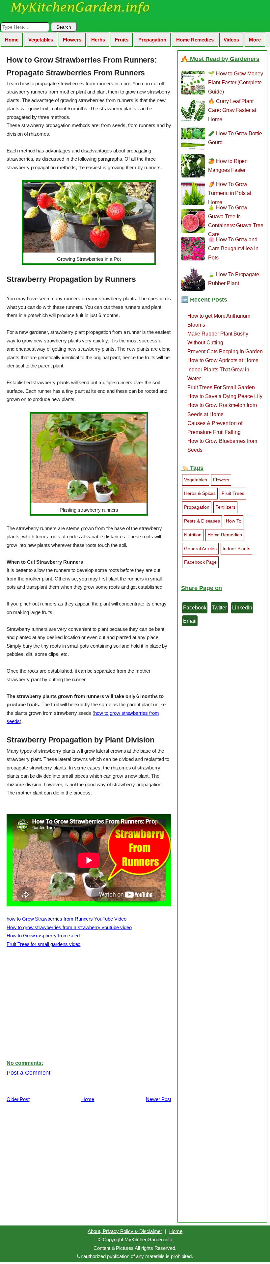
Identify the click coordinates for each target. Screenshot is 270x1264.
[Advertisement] (89, 1003)
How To (233, 521)
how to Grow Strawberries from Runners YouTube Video (66, 919)
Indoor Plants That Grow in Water (218, 374)
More (255, 39)
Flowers (72, 39)
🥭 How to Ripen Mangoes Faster (228, 165)
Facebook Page (200, 562)
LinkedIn (242, 607)
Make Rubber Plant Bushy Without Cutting (217, 338)
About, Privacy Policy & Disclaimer (125, 1231)
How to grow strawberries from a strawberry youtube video (69, 927)
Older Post (18, 1099)
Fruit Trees (233, 493)
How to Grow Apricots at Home (222, 360)
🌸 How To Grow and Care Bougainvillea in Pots (233, 248)
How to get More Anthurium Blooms (218, 320)
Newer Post (158, 1099)
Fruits (121, 39)
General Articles (200, 548)
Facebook (194, 607)
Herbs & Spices (200, 493)
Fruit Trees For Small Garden (221, 387)
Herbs (98, 39)
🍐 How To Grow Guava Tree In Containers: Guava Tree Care (235, 221)
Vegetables (40, 39)
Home (11, 39)
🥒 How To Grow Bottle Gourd (235, 138)
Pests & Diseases (202, 521)
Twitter (219, 607)
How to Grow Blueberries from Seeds (222, 445)
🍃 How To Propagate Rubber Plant (233, 279)
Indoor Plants (236, 548)
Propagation (152, 39)
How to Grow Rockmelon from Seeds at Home (222, 409)
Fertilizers (225, 507)
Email (190, 621)
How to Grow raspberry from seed (43, 935)
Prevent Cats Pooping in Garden (225, 351)
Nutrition (193, 534)
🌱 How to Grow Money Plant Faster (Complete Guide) (235, 82)
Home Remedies (194, 39)
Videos (231, 39)
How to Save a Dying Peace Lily (224, 396)
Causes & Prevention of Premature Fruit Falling (214, 427)
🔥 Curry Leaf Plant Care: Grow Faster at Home (232, 110)
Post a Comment (28, 1072)
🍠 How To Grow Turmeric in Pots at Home (229, 193)
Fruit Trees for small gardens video (43, 944)
